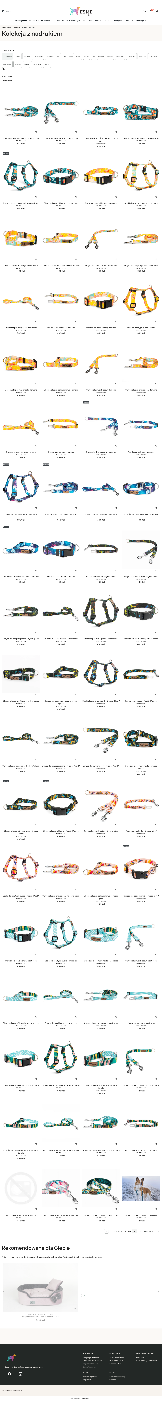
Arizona (86, 56)
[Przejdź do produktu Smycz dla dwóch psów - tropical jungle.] (141, 1058)
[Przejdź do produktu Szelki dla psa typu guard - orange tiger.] (21, 176)
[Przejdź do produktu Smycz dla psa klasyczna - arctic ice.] (61, 996)
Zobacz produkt (18, 132)
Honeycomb (153, 56)
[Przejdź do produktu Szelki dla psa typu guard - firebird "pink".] (21, 869)
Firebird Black (131, 56)
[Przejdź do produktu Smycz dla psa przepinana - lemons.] (141, 363)
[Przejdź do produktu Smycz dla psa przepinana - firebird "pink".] (61, 869)
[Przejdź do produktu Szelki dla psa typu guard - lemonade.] (141, 176)
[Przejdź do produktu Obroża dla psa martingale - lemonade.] (21, 238)
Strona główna (6, 27)
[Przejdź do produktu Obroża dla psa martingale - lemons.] (21, 363)
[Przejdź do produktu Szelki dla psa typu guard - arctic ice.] (61, 934)
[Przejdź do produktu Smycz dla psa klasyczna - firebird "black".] (21, 739)
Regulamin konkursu (90, 1364)
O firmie (112, 1380)
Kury (58, 56)
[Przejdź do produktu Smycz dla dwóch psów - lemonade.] (101, 238)
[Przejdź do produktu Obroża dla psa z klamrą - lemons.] (101, 300)
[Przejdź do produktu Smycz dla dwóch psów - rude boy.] (21, 1188)
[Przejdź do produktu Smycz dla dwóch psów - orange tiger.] (61, 111)
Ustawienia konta (116, 1361)
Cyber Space (120, 56)
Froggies (17, 56)
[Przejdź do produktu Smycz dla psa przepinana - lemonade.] (141, 238)
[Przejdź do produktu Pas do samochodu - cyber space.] (101, 549)
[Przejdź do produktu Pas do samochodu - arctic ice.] (141, 996)
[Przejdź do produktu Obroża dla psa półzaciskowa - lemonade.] (61, 238)
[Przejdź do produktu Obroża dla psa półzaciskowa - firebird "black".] (21, 804)
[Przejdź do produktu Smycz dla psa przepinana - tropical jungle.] (101, 1123)
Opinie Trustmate (90, 1367)
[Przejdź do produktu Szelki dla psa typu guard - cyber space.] (101, 612)
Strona (128, 1231)
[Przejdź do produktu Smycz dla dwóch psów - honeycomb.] (101, 1188)
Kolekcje (17, 27)
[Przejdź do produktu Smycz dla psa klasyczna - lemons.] (21, 425)
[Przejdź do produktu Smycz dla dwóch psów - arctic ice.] (141, 934)
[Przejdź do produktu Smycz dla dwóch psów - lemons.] (101, 363)
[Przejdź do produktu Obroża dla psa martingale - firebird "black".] (141, 739)
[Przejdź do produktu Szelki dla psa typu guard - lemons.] (141, 300)
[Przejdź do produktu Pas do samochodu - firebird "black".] (141, 674)
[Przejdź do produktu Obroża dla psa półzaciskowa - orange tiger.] (101, 111)
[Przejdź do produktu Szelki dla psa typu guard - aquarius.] (21, 487)
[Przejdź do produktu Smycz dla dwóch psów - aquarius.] (101, 425)
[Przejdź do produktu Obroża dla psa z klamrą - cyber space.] (141, 612)
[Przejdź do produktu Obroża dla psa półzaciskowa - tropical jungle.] (21, 1123)
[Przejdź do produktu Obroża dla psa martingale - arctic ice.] (101, 934)
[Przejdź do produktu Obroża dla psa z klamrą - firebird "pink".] (141, 869)
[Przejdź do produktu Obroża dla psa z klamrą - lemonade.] (101, 176)
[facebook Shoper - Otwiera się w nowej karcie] (9, 1374)
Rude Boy (47, 64)
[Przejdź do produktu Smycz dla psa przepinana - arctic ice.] (101, 996)
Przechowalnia (115, 1364)
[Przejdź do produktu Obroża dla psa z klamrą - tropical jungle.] (21, 1058)
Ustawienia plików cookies (93, 1361)
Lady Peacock (7, 64)
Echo (71, 56)
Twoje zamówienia (116, 1358)
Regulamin (87, 1380)
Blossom (78, 56)
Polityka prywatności (91, 1358)
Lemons (26, 64)
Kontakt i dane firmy (117, 1377)
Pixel (93, 56)
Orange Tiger (37, 64)
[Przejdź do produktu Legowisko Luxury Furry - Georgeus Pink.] (40, 1287)
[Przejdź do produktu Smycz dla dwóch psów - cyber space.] (141, 549)
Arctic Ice (110, 56)
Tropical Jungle (38, 56)
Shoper (17, 1391)
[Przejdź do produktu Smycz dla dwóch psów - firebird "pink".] (101, 804)
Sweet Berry (50, 56)
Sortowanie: (7, 76)
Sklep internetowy (78, 1398)
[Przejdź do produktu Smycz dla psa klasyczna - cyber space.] (61, 612)
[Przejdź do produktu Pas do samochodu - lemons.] (61, 425)
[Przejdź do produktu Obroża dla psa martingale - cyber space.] (21, 674)
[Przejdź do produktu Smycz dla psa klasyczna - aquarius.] (101, 487)
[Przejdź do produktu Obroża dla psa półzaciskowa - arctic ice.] (21, 996)
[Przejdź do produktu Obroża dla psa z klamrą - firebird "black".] (61, 804)
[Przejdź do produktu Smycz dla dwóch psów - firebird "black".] (101, 739)
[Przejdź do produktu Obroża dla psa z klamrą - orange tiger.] (61, 176)
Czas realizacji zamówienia (146, 1361)
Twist (64, 56)
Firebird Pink (142, 56)
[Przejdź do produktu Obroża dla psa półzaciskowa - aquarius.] (21, 549)
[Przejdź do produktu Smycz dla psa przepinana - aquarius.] (61, 487)
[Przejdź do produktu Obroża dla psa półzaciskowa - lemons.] (61, 363)
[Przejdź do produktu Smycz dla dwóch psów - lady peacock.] (61, 1188)
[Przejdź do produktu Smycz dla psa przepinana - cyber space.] (21, 612)
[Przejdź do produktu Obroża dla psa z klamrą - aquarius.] (61, 549)
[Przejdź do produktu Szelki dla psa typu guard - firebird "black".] (101, 674)
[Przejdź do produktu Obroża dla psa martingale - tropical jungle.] (101, 1058)
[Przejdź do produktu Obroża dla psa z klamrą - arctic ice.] (21, 934)
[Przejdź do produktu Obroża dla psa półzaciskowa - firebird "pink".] (101, 869)
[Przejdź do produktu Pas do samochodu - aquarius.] (141, 425)
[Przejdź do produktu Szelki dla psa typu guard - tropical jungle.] (61, 1058)
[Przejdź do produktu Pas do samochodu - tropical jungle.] (141, 1123)
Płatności (140, 1358)
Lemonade (18, 64)
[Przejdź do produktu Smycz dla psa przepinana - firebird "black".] (61, 739)
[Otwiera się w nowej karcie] (20, 1374)
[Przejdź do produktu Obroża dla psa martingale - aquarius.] (141, 487)
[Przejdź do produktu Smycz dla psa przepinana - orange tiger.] (21, 111)
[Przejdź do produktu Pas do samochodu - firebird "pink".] (141, 804)
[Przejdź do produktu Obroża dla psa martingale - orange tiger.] (141, 111)
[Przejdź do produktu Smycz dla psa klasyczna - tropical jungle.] (61, 1123)
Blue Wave (27, 56)
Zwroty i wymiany (90, 1377)
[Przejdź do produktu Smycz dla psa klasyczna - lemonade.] (21, 300)
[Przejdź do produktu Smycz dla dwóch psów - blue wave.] (141, 1188)
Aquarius (101, 56)
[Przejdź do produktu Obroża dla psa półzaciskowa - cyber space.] (61, 674)
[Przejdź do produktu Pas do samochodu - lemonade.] (61, 300)
